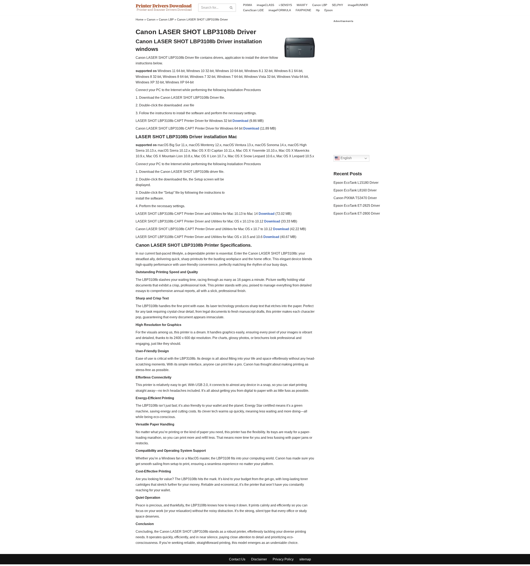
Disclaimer (259, 559)
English (346, 158)
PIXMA (247, 5)
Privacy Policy (283, 559)
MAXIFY (302, 5)
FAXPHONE (303, 10)
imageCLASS (265, 5)
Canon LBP (319, 5)
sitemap (305, 559)
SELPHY (337, 5)
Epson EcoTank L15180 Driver (356, 182)
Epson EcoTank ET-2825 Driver (357, 205)
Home (139, 19)
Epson (328, 10)
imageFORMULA (280, 10)
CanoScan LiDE (253, 10)
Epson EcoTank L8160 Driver (355, 190)
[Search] (231, 8)
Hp (318, 10)
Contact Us (237, 559)
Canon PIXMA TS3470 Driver (355, 198)
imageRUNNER (358, 5)
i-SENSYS (285, 5)
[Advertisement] (364, 85)
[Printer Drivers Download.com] (164, 7)
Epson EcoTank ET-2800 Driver (357, 213)
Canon (151, 19)
